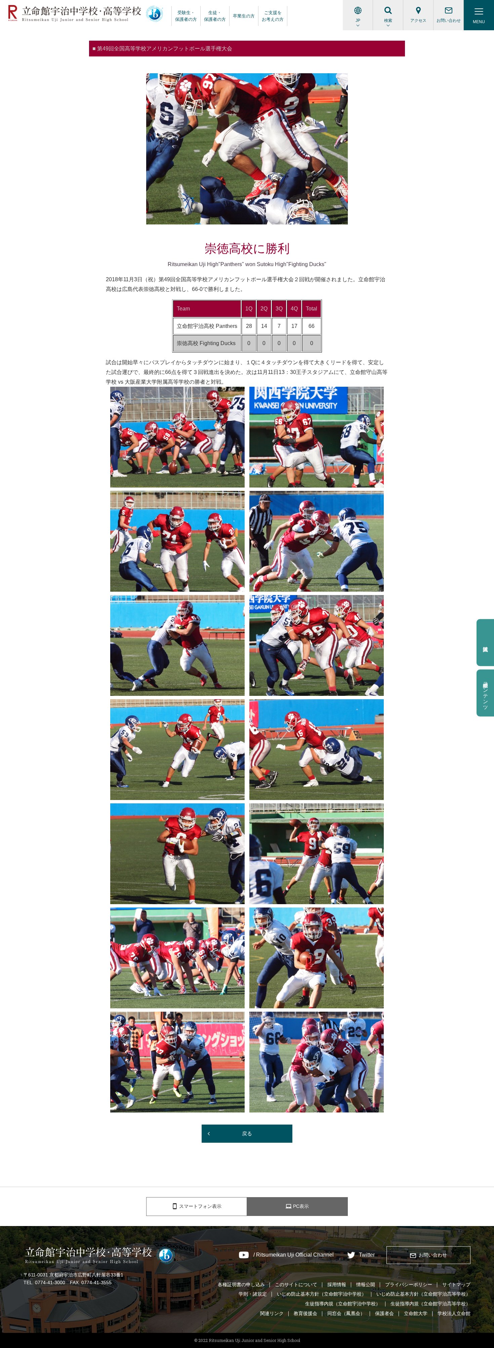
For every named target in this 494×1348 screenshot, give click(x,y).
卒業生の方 (244, 15)
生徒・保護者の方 (215, 16)
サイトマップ (456, 1284)
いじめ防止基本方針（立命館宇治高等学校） (423, 1294)
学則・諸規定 (253, 1294)
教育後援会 (305, 1313)
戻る (247, 1133)
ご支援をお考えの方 (273, 16)
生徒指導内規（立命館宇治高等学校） (430, 1303)
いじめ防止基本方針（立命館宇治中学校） (321, 1294)
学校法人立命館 (454, 1313)
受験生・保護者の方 (186, 16)
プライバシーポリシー (408, 1284)
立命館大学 (415, 1313)
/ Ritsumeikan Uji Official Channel (293, 1255)
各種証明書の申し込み (241, 1284)
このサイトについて (296, 1284)
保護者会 (384, 1313)
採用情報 (336, 1284)
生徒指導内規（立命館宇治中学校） (342, 1303)
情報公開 (365, 1284)
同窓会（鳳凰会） (346, 1313)
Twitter (367, 1255)
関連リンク (272, 1313)
